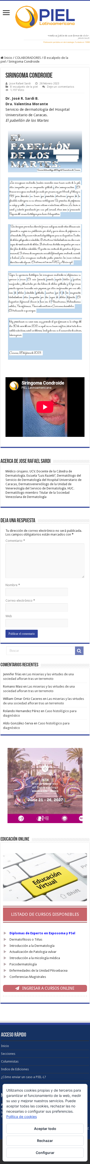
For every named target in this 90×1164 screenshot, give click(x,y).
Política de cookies (21, 1116)
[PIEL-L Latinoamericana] (45, 16)
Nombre (13, 585)
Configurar (45, 1152)
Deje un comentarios (60, 86)
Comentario (15, 541)
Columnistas (9, 1061)
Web (9, 616)
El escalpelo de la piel (24, 86)
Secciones (8, 1054)
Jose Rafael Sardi (20, 83)
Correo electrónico (20, 600)
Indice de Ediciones (15, 1069)
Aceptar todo (45, 1128)
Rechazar (45, 1140)
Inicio (8, 58)
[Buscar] (79, 650)
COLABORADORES (28, 58)
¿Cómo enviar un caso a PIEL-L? (23, 1077)
